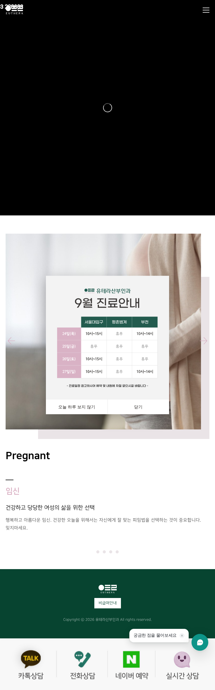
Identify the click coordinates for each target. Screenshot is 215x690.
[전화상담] (81, 665)
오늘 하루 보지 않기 (76, 407)
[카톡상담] (27, 665)
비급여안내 (108, 603)
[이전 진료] (12, 340)
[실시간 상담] (188, 665)
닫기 (138, 407)
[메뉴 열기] (206, 10)
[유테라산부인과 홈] (14, 10)
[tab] (97, 551)
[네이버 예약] (134, 665)
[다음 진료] (203, 340)
